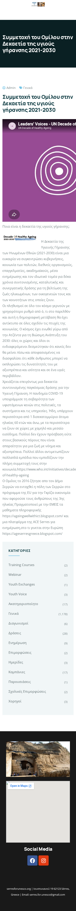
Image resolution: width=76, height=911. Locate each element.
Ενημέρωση (18, 643)
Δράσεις (15, 633)
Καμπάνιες (17, 672)
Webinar (15, 574)
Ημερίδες (16, 662)
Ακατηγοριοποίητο (23, 604)
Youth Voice (18, 594)
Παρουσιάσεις (20, 681)
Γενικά (27, 88)
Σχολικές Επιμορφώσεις (27, 691)
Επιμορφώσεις (20, 652)
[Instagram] (44, 860)
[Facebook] (32, 860)
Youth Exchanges (22, 584)
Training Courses (21, 565)
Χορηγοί (15, 701)
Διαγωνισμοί (18, 623)
